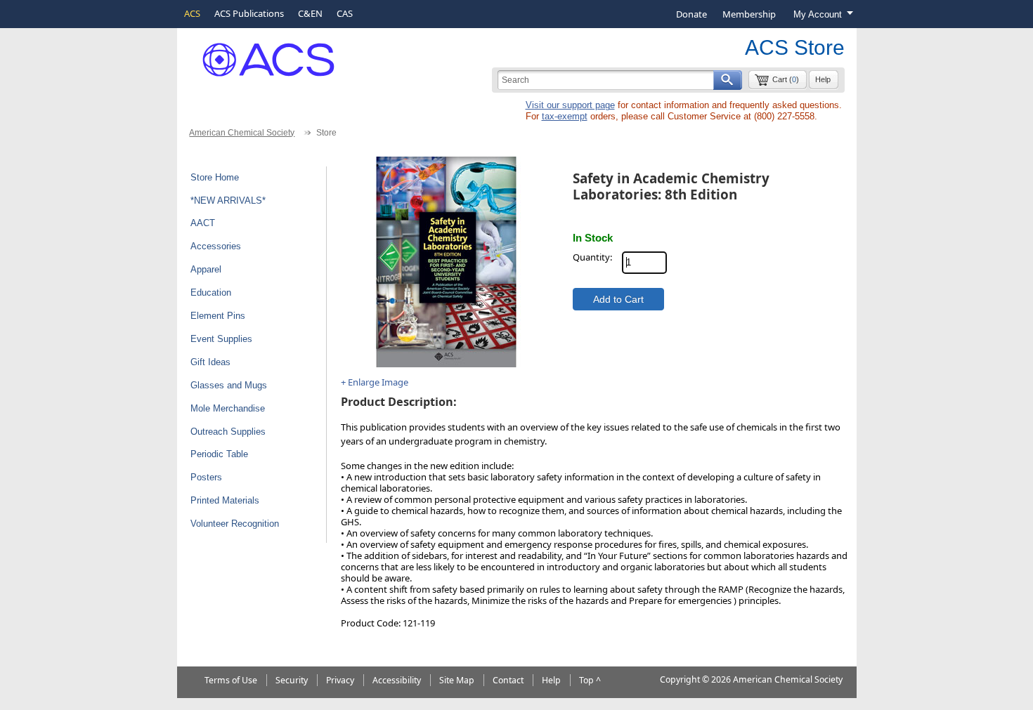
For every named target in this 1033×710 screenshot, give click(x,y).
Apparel (205, 269)
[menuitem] (691, 14)
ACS (192, 13)
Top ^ (590, 680)
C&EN (310, 13)
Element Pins (217, 315)
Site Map (456, 680)
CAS (345, 13)
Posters (206, 477)
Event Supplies (221, 339)
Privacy (340, 680)
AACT (202, 223)
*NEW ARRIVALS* (228, 200)
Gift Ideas (210, 362)
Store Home (214, 177)
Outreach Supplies (228, 431)
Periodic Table (219, 454)
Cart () (785, 79)
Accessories (215, 246)
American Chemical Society (241, 133)
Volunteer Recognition (234, 523)
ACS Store (795, 47)
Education (210, 292)
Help (823, 79)
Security (291, 680)
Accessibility (396, 680)
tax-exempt (564, 116)
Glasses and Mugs (228, 385)
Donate (691, 14)
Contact (508, 680)
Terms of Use (230, 680)
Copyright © (684, 679)
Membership (749, 14)
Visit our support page (570, 105)
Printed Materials (224, 500)
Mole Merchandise (227, 408)
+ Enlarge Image (374, 382)
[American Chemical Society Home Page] (258, 54)
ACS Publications (249, 13)
